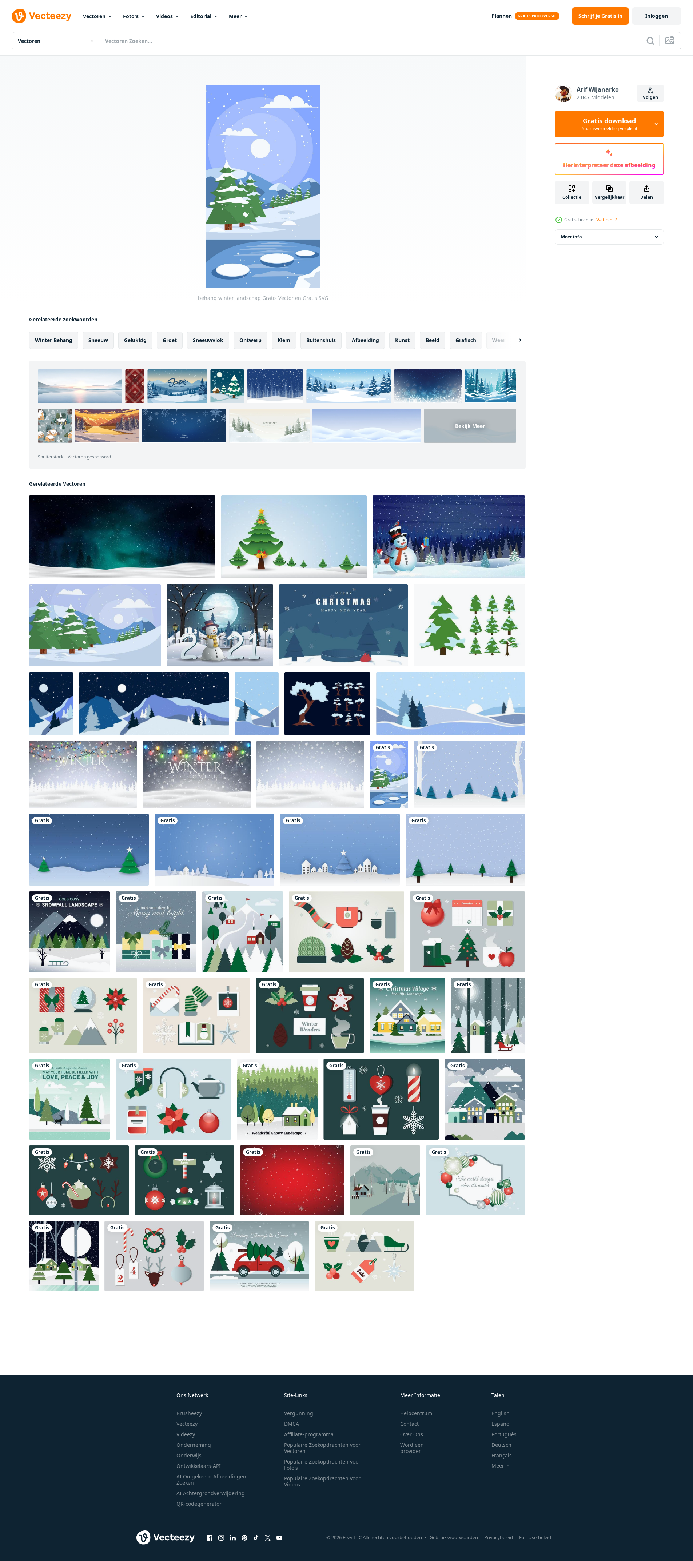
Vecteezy (187, 1423)
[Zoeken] (650, 40)
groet (170, 340)
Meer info (571, 237)
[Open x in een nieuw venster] (268, 1537)
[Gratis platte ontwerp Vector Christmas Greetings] (156, 931)
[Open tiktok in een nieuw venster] (256, 1537)
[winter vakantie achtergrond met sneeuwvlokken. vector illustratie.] (292, 1180)
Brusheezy (189, 1413)
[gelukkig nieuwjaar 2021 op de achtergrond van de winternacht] (220, 625)
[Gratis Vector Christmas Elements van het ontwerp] (467, 931)
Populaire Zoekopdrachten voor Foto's (322, 1464)
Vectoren (94, 16)
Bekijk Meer (470, 425)
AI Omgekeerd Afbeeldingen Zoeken (211, 1479)
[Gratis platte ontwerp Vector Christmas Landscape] (69, 931)
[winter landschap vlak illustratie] (95, 625)
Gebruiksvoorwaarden (454, 1537)
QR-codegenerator (199, 1503)
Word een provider (412, 1447)
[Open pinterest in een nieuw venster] (244, 1537)
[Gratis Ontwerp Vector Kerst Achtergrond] (475, 1180)
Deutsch (501, 1444)
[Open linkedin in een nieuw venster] (233, 1537)
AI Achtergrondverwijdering (210, 1493)
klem (284, 340)
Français (501, 1455)
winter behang (53, 340)
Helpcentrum (416, 1413)
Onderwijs (189, 1455)
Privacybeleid (498, 1537)
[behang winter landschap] (389, 774)
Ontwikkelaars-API (198, 1465)
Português (504, 1434)
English (500, 1413)
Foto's (131, 16)
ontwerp (250, 340)
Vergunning (298, 1413)
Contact (409, 1423)
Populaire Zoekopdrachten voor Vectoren (322, 1447)
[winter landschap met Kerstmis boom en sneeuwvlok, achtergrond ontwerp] (294, 536)
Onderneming (193, 1444)
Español (501, 1423)
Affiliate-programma (309, 1434)
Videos (164, 16)
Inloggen (656, 15)
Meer (235, 16)
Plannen (501, 15)
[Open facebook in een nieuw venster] (209, 1537)
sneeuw (98, 340)
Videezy (185, 1434)
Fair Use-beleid (535, 1537)
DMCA (291, 1423)
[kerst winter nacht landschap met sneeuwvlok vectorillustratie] (89, 850)
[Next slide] (514, 340)
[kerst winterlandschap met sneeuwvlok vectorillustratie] (469, 774)
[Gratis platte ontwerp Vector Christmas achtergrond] (259, 1256)
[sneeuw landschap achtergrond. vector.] (385, 1180)
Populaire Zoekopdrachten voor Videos (322, 1481)
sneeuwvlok (208, 340)
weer (498, 340)
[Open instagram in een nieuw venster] (221, 1537)
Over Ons (411, 1434)
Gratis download (609, 124)
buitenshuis (321, 340)
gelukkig (135, 340)
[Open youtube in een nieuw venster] (279, 1537)
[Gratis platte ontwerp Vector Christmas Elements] (346, 931)
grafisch (465, 340)
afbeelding (365, 340)
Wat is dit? (606, 220)
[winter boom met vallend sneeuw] (469, 625)
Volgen (650, 97)
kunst (402, 340)
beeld (432, 340)
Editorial (200, 16)
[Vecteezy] (41, 16)
